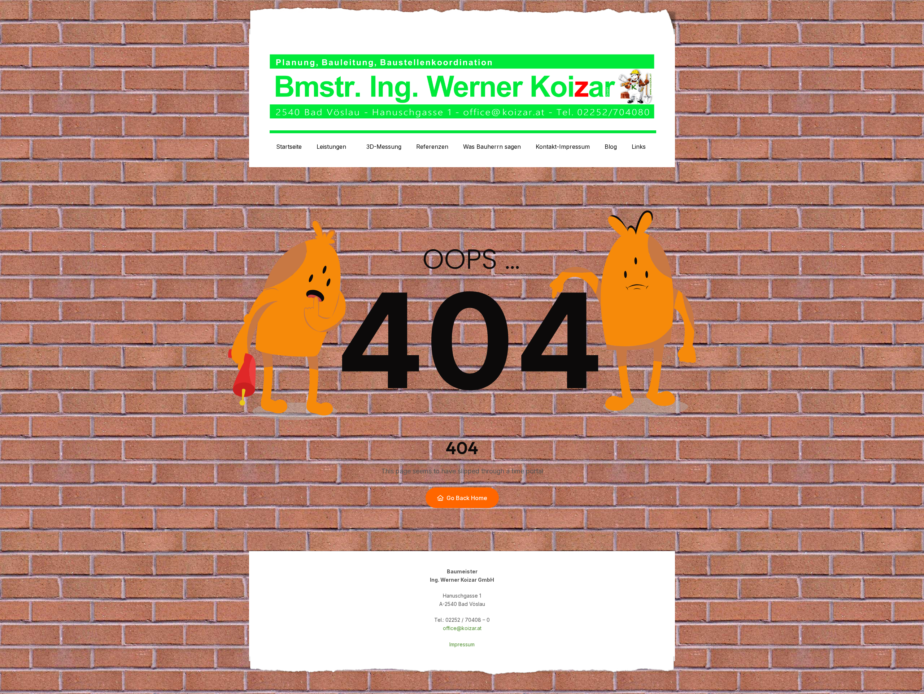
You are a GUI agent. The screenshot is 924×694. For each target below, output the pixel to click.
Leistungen (331, 146)
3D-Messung (383, 146)
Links (639, 146)
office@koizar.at (462, 628)
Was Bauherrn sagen (492, 146)
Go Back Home (466, 498)
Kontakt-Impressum (563, 146)
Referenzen (432, 146)
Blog (611, 146)
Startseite (289, 146)
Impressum (462, 644)
